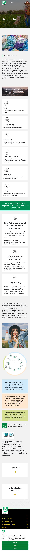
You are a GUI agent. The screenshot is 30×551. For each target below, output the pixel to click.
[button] (15, 470)
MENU (12, 3)
